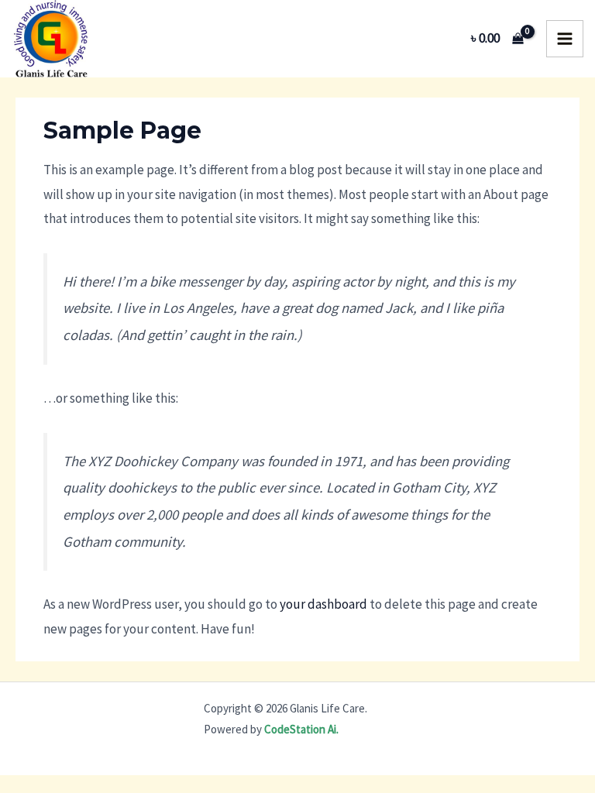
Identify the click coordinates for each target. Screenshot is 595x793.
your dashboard (323, 604)
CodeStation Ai (300, 729)
